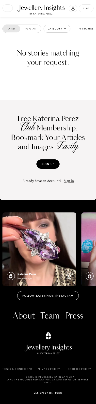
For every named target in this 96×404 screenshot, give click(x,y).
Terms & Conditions (17, 369)
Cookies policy (79, 369)
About (24, 315)
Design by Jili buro (48, 392)
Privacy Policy (49, 369)
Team (50, 315)
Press (74, 315)
